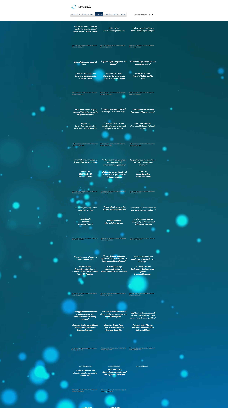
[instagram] (150, 15)
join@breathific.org (140, 15)
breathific (84, 6)
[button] (91, 14)
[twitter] (152, 15)
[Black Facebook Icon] (155, 15)
